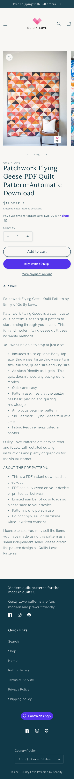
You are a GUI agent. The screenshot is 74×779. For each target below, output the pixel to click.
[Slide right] (46, 154)
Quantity (9, 228)
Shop (12, 651)
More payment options (37, 274)
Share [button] (12, 286)
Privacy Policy (18, 689)
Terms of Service (21, 680)
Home (13, 660)
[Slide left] (27, 154)
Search (13, 641)
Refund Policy (19, 670)
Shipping (8, 208)
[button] (5, 23)
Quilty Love (29, 772)
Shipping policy (20, 699)
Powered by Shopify (50, 772)
